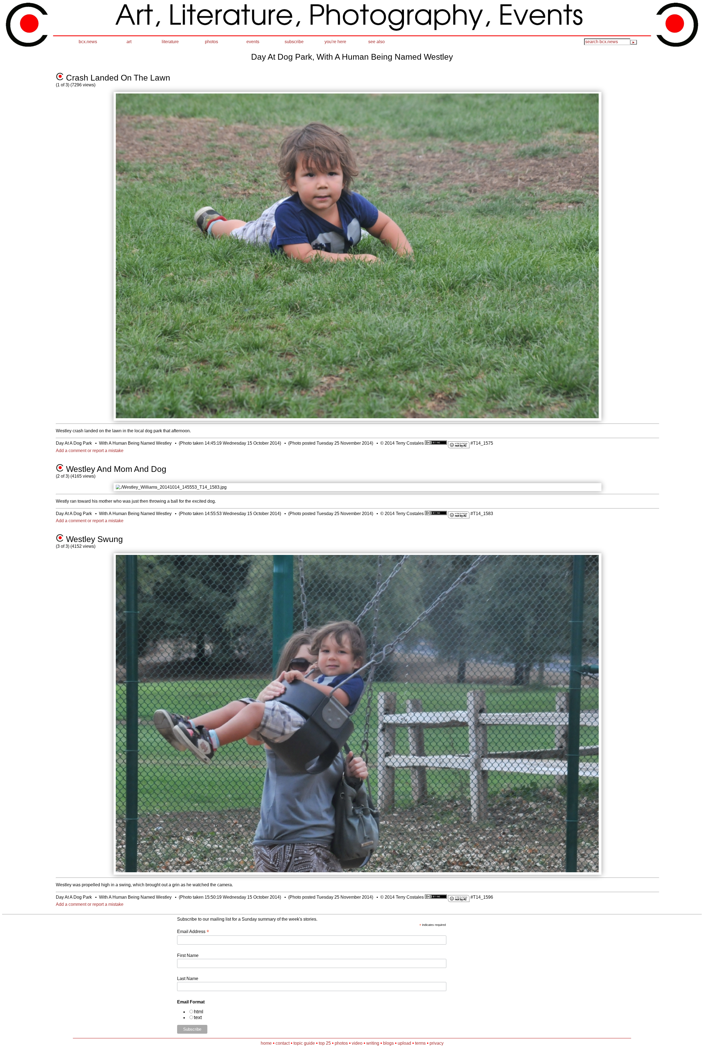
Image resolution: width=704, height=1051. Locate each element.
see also (376, 41)
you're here (335, 41)
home (266, 1043)
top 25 (325, 1043)
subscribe (294, 41)
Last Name (187, 978)
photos (211, 41)
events (252, 41)
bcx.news (88, 41)
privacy (437, 1043)
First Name (188, 955)
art (129, 41)
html (198, 1011)
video (357, 1043)
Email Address (193, 931)
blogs (388, 1043)
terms (420, 1043)
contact (283, 1043)
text (198, 1017)
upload (404, 1043)
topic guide (304, 1043)
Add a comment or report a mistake (89, 450)
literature (170, 41)
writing (372, 1043)
